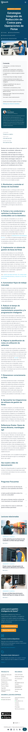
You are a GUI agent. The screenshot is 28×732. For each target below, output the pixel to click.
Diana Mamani (10, 112)
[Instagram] (14, 729)
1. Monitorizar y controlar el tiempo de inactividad (12, 67)
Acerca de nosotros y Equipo (20, 698)
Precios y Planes (4, 686)
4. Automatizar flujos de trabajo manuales (12, 76)
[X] (17, 729)
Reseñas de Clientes (19, 676)
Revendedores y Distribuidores (18, 687)
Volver (25, 38)
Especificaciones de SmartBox (5, 691)
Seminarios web (18, 689)
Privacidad (17, 706)
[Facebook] (19, 729)
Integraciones (4, 682)
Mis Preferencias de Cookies (19, 683)
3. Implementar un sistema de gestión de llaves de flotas (13, 74)
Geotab (16, 357)
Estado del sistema (6, 699)
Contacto (17, 704)
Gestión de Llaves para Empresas (6, 675)
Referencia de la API (5, 697)
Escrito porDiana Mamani (15, 32)
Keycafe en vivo (19, 700)
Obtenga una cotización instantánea (11, 103)
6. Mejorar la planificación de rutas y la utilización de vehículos (11, 85)
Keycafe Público (4, 684)
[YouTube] (8, 729)
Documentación (18, 678)
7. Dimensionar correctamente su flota (12, 87)
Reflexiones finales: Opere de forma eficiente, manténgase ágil (13, 94)
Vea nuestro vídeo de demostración (11, 97)
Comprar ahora (4, 678)
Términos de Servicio (19, 708)
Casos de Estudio (19, 674)
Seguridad (3, 688)
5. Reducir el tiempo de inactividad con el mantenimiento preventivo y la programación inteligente (13, 80)
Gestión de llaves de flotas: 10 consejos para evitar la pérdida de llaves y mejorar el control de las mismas (13, 276)
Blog (16, 680)
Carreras (17, 702)
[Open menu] (25, 2)
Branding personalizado (6, 680)
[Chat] (25, 729)
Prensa (16, 691)
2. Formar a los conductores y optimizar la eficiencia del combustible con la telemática (13, 70)
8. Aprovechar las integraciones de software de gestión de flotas (13, 91)
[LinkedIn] (11, 729)
